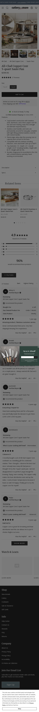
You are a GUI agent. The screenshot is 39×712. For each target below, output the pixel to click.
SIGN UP (35, 357)
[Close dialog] (38, 346)
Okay (19, 708)
